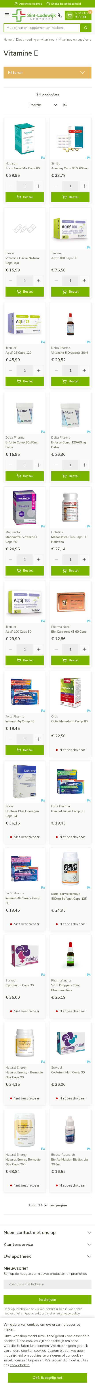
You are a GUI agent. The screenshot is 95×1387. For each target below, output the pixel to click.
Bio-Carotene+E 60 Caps (69, 632)
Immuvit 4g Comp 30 (20, 721)
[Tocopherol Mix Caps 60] (25, 139)
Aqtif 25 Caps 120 (18, 353)
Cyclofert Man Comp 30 (68, 1072)
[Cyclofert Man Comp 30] (70, 1043)
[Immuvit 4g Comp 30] (25, 692)
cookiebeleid (20, 1365)
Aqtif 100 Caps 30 (18, 632)
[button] (47, 73)
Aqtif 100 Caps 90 (64, 258)
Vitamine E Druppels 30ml (69, 353)
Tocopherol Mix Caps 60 (23, 168)
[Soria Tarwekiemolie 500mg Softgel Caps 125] (70, 869)
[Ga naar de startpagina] (34, 15)
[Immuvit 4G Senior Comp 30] (25, 869)
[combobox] (42, 27)
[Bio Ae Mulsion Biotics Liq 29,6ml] (70, 1130)
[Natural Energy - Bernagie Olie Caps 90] (25, 1043)
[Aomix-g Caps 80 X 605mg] (70, 139)
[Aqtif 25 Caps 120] (25, 323)
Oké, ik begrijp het (48, 1377)
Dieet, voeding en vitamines (35, 39)
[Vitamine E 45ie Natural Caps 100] (25, 228)
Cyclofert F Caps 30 (20, 985)
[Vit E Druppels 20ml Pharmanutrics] (70, 956)
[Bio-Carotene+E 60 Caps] (70, 602)
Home (8, 39)
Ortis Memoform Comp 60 (69, 721)
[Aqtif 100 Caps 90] (70, 228)
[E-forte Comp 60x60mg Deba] (25, 413)
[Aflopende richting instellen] (65, 105)
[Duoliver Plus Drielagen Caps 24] (25, 781)
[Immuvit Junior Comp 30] (70, 781)
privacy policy (70, 1313)
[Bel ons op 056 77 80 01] (60, 15)
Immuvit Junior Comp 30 (67, 811)
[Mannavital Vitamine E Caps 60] (25, 507)
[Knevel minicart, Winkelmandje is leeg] (70, 15)
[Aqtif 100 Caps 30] (25, 602)
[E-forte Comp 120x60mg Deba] (70, 413)
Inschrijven (47, 1299)
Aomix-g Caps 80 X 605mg (70, 168)
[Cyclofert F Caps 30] (25, 956)
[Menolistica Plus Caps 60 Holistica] (70, 507)
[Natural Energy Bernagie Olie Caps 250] (25, 1130)
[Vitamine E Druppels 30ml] (70, 323)
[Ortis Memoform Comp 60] (70, 692)
